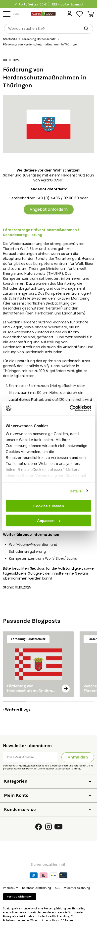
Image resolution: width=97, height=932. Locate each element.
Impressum (10, 888)
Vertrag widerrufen (19, 896)
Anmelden (78, 757)
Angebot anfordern (49, 209)
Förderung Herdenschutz (39, 39)
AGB (57, 888)
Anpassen (45, 520)
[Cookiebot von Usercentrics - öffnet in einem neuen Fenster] (69, 408)
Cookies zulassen (48, 506)
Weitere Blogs (17, 709)
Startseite (10, 39)
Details (76, 491)
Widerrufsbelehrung (77, 888)
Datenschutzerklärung (67, 768)
